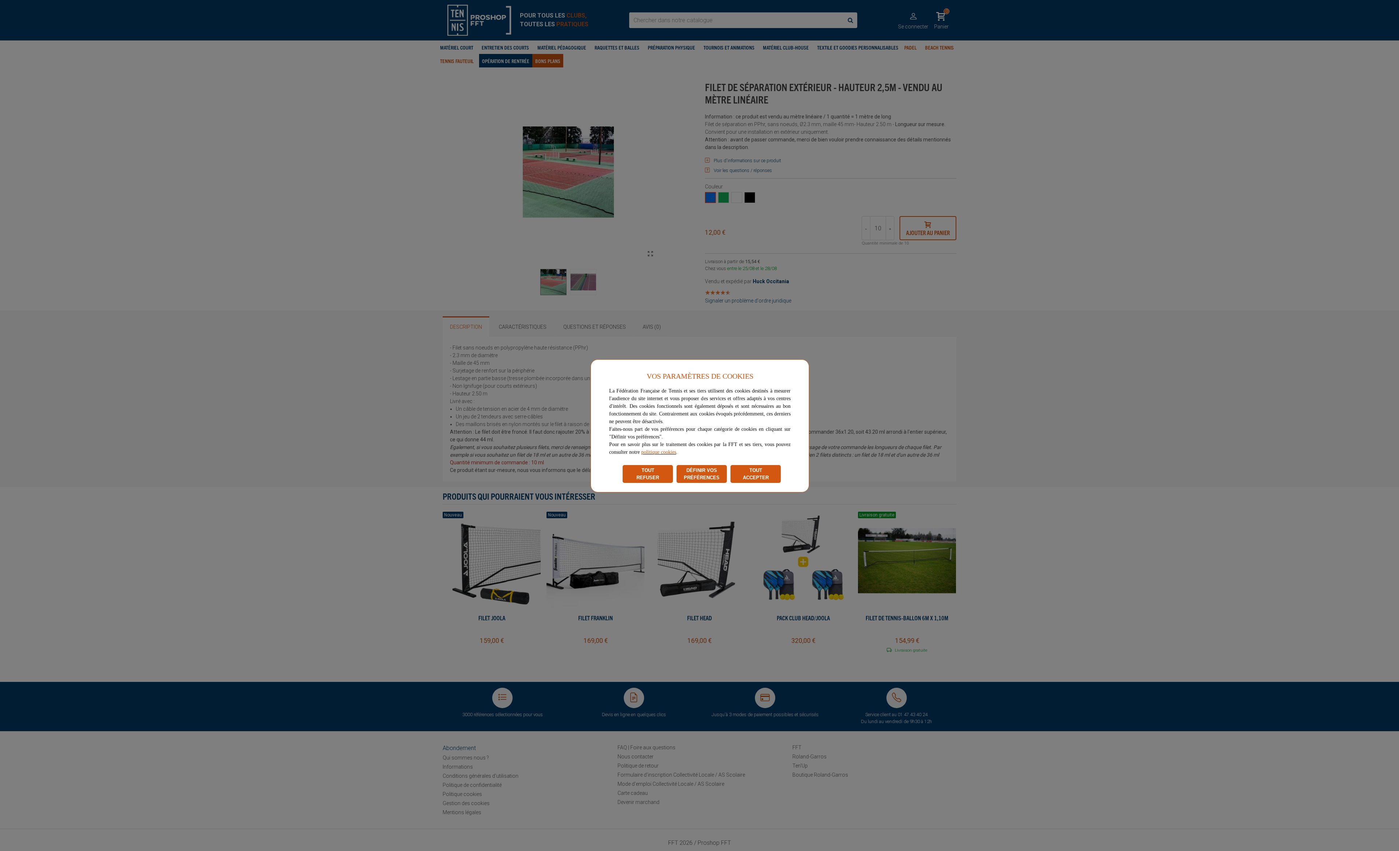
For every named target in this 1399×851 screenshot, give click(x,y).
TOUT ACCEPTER (756, 474)
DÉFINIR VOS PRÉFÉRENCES (702, 474)
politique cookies (658, 452)
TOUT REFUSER (647, 474)
